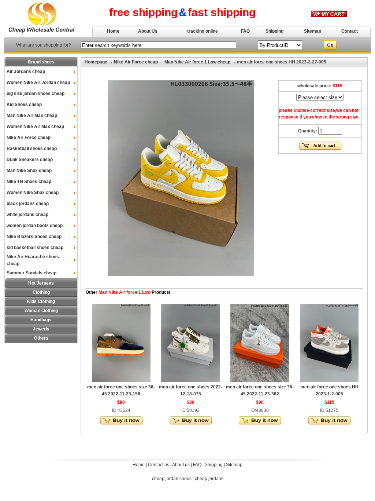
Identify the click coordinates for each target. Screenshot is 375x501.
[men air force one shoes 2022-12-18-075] (190, 380)
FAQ (245, 31)
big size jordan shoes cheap (35, 93)
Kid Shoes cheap (24, 104)
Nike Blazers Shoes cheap (34, 236)
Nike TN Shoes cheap (29, 181)
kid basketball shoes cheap (35, 247)
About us (181, 464)
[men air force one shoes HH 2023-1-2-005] (329, 380)
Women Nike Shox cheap (33, 192)
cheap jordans (209, 478)
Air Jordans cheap (26, 71)
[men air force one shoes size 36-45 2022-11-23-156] (121, 380)
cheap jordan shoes (172, 478)
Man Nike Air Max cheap (32, 115)
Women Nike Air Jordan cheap (38, 82)
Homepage (96, 62)
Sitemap (312, 31)
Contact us (158, 464)
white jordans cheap (27, 214)
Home (113, 31)
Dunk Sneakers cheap (30, 159)
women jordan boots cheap (35, 225)
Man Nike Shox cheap (29, 170)
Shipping (274, 31)
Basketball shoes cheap (32, 148)
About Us (147, 31)
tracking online (202, 31)
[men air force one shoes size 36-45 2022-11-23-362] (259, 380)
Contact (349, 31)
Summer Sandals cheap (31, 272)
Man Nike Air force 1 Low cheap (197, 62)
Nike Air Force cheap (29, 137)
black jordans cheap (28, 203)
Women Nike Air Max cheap (35, 126)
